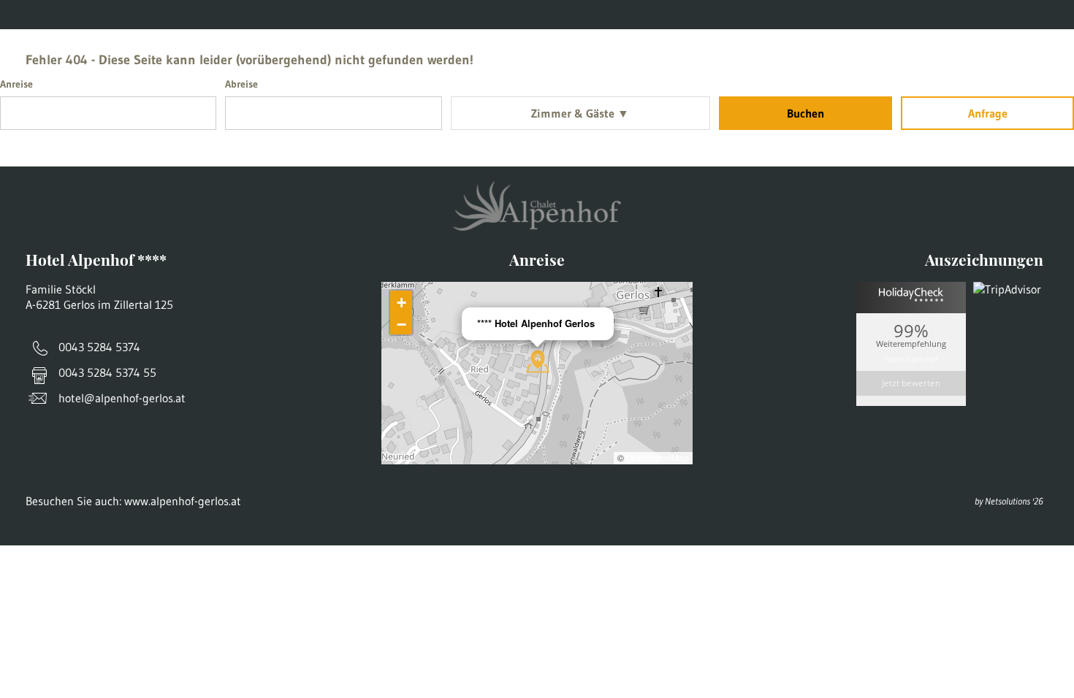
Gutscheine (108, 15)
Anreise (195, 15)
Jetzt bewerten (911, 383)
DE (1037, 15)
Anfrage (988, 113)
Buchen (805, 113)
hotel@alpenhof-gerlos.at (122, 398)
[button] (537, 361)
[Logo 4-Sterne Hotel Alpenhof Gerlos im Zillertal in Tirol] (537, 65)
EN (1062, 15)
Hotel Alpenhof (911, 358)
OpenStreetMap (657, 457)
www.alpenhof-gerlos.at (380, 15)
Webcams (275, 15)
